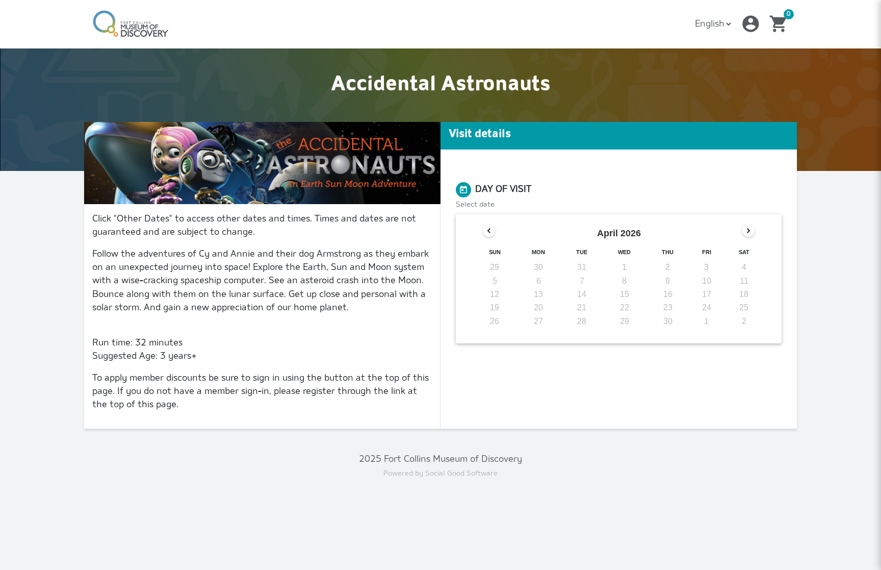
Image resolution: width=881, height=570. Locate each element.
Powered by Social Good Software (440, 474)
